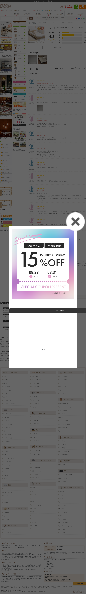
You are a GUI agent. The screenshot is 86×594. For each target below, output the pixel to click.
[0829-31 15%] (43, 264)
